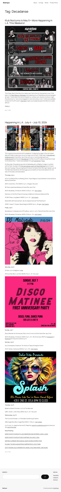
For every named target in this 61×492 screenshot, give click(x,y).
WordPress (56, 488)
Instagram (50, 337)
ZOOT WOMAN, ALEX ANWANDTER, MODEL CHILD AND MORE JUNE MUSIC (26, 448)
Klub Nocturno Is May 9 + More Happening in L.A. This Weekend (28, 21)
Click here (23, 101)
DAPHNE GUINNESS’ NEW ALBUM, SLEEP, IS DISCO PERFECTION (23, 441)
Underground (9, 159)
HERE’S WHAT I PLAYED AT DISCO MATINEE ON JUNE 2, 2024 (22, 437)
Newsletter (56, 475)
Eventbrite (37, 161)
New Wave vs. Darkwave (19, 95)
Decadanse (24, 159)
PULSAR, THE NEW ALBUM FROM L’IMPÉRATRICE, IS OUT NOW (23, 444)
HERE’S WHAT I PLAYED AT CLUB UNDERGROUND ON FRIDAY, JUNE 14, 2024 (26, 434)
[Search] (45, 477)
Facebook (8, 339)
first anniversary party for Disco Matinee (33, 166)
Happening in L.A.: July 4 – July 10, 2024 (26, 122)
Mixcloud (55, 479)
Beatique (6, 3)
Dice (43, 161)
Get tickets (38, 191)
